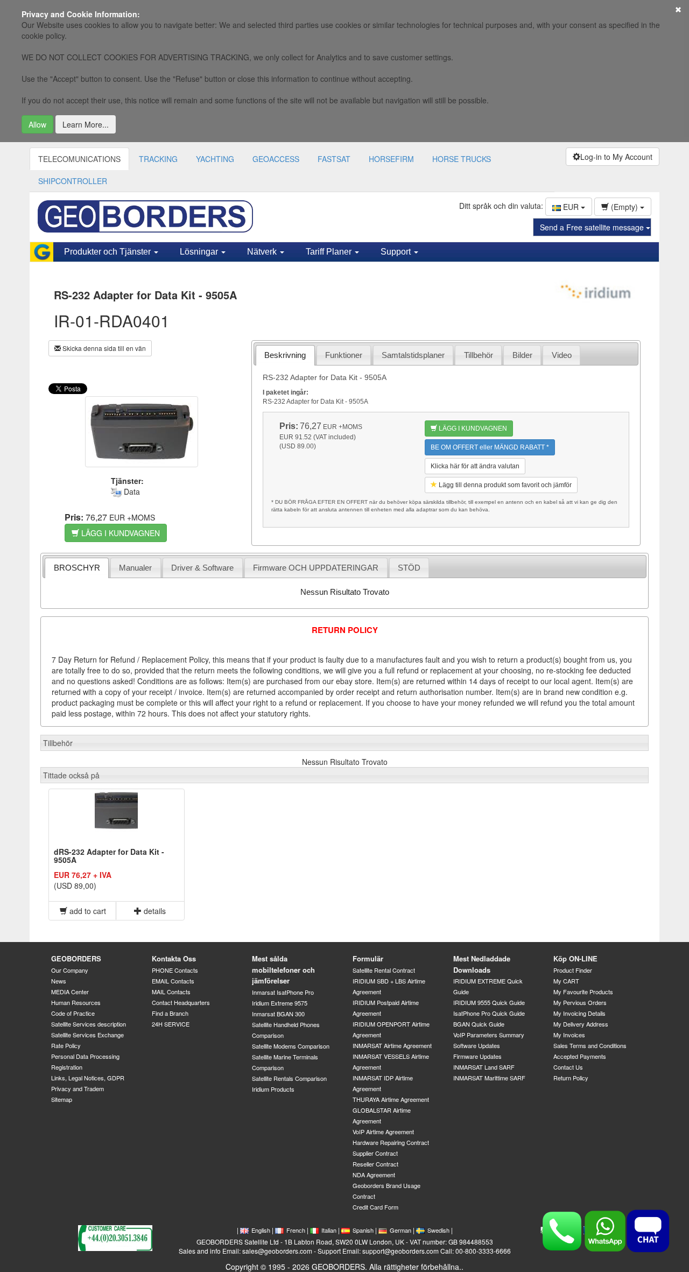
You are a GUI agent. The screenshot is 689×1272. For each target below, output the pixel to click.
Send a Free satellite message (593, 227)
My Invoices (569, 1034)
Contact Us (568, 1067)
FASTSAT (334, 158)
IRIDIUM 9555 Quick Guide (489, 1002)
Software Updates (476, 1045)
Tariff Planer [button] (330, 251)
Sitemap (61, 1099)
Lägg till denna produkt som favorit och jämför (504, 485)
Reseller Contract (375, 1163)
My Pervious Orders (580, 1002)
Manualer (135, 567)
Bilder (522, 355)
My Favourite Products (583, 991)
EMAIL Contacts (173, 980)
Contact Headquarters (181, 1002)
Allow (37, 124)
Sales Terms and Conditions (590, 1045)
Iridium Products (273, 1089)
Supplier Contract (375, 1153)
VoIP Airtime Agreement (383, 1131)
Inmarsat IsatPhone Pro (283, 992)
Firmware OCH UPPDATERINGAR (315, 567)
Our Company (69, 970)
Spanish (363, 1230)
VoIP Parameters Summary (488, 1034)
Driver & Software (202, 567)
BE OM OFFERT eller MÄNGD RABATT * (490, 447)
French (295, 1230)
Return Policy (570, 1077)
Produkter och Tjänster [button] (108, 251)
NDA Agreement (374, 1174)
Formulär (368, 958)
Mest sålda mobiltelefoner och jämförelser (283, 969)
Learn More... (85, 124)
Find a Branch (170, 1013)
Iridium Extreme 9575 (279, 1003)
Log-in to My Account (616, 156)
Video (562, 355)
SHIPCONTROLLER (72, 180)
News (58, 980)
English (260, 1230)
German (400, 1230)
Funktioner (343, 355)
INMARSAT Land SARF (484, 1067)
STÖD (409, 567)
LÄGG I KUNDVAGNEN (119, 533)
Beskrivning (285, 355)
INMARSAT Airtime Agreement (392, 1045)
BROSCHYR (77, 567)
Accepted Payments (579, 1056)
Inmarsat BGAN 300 (278, 1013)
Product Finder (572, 970)
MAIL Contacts (171, 991)
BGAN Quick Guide (478, 1024)
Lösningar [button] (200, 251)
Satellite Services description (88, 1024)
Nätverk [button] (263, 251)
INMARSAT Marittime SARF (489, 1077)
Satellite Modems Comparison (290, 1046)
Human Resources (76, 1002)
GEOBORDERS (76, 958)
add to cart (86, 910)
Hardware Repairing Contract (391, 1142)
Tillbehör (478, 355)
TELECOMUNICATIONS (79, 158)
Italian (328, 1230)
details (154, 910)
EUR (571, 206)
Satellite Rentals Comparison (289, 1078)
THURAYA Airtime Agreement (391, 1099)
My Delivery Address (580, 1024)
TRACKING (158, 158)
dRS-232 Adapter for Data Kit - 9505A (109, 855)
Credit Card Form (375, 1207)
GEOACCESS (275, 158)
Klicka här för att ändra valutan (475, 466)
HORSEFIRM (391, 158)
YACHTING (215, 158)
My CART (566, 980)
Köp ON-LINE (575, 958)
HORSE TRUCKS (461, 158)
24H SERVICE (170, 1024)
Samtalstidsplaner (413, 355)
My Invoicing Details (579, 1013)
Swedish (438, 1230)
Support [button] (397, 251)
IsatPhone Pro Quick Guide (489, 1013)
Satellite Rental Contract (384, 970)
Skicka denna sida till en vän (103, 348)
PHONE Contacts (175, 970)
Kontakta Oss (174, 958)
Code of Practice (73, 1013)
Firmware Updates (477, 1056)
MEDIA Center (70, 991)
